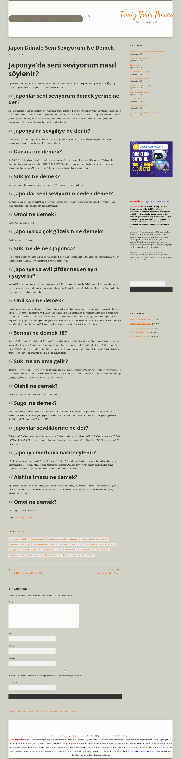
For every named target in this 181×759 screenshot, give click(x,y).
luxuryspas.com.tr (25, 517)
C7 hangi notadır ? (136, 99)
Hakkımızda (72, 19)
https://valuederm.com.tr (36, 711)
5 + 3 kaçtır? (13, 682)
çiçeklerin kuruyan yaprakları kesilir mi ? (143, 112)
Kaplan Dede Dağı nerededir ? (140, 78)
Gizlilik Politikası (35, 19)
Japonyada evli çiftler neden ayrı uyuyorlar (100, 544)
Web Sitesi (12, 659)
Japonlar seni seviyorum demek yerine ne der (62, 539)
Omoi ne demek (86, 550)
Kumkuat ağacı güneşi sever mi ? (141, 85)
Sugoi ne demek (33, 555)
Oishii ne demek (70, 550)
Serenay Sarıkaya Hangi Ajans (140, 328)
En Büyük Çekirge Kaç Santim (140, 336)
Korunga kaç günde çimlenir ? (140, 92)
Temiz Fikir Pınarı (146, 15)
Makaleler (19, 531)
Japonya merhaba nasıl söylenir (43, 544)
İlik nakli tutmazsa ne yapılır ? (140, 72)
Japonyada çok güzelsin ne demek (70, 544)
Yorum (10, 602)
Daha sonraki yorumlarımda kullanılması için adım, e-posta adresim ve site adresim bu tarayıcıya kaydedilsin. (44, 676)
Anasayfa (16, 19)
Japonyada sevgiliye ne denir (51, 550)
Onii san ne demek (102, 550)
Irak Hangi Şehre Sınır (108, 573)
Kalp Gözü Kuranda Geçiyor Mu (26, 573)
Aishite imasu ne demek (18, 539)
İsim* (10, 634)
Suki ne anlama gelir (50, 555)
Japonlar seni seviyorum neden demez (94, 539)
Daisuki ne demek (37, 539)
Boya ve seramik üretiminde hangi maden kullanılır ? (147, 51)
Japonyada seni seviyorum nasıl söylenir (23, 550)
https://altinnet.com (16, 711)
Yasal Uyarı (54, 19)
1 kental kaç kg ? (135, 65)
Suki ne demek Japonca (69, 555)
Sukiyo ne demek (87, 555)
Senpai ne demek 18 (17, 555)
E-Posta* (11, 646)
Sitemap (73, 711)
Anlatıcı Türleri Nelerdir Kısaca (140, 319)
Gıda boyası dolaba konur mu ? (140, 106)
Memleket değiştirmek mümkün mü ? (142, 58)
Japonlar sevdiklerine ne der (19, 544)
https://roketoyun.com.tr (58, 711)
